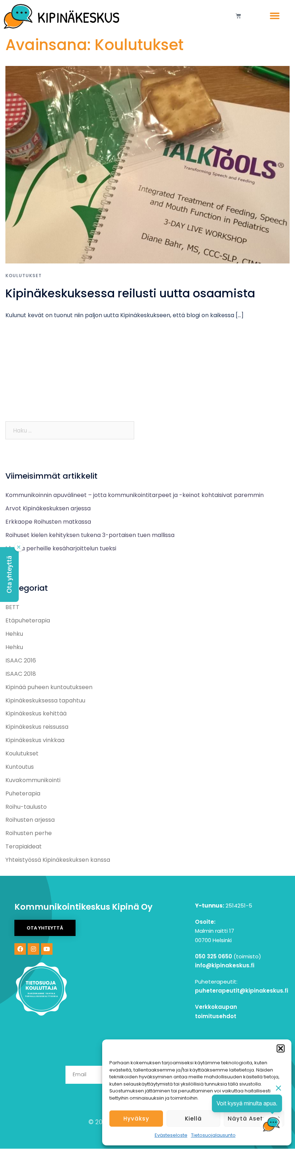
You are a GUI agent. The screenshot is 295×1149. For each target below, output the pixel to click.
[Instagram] (33, 949)
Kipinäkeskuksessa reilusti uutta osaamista (130, 293)
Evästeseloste (171, 1135)
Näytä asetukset (254, 1118)
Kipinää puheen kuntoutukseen (48, 687)
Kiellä (193, 1118)
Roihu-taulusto (26, 807)
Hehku (14, 634)
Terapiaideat (23, 846)
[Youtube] (47, 949)
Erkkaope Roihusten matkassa (48, 522)
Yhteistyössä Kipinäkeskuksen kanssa (57, 860)
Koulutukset (23, 275)
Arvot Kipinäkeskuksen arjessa (48, 508)
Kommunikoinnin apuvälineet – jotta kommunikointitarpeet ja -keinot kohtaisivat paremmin (134, 495)
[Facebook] (20, 949)
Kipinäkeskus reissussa (36, 727)
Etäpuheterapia (27, 620)
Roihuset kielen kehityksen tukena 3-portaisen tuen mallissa (90, 535)
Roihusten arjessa (30, 820)
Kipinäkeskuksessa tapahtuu (45, 700)
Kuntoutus (19, 767)
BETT (12, 607)
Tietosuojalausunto (213, 1135)
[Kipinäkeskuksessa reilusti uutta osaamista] (147, 164)
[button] (280, 1048)
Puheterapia (22, 793)
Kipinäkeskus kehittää (36, 713)
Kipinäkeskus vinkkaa (34, 740)
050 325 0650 (213, 956)
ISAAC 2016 (20, 660)
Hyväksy (136, 1118)
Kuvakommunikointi (32, 780)
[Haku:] (69, 430)
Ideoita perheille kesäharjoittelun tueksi (61, 548)
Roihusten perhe (28, 833)
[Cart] (238, 15)
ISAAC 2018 (20, 674)
